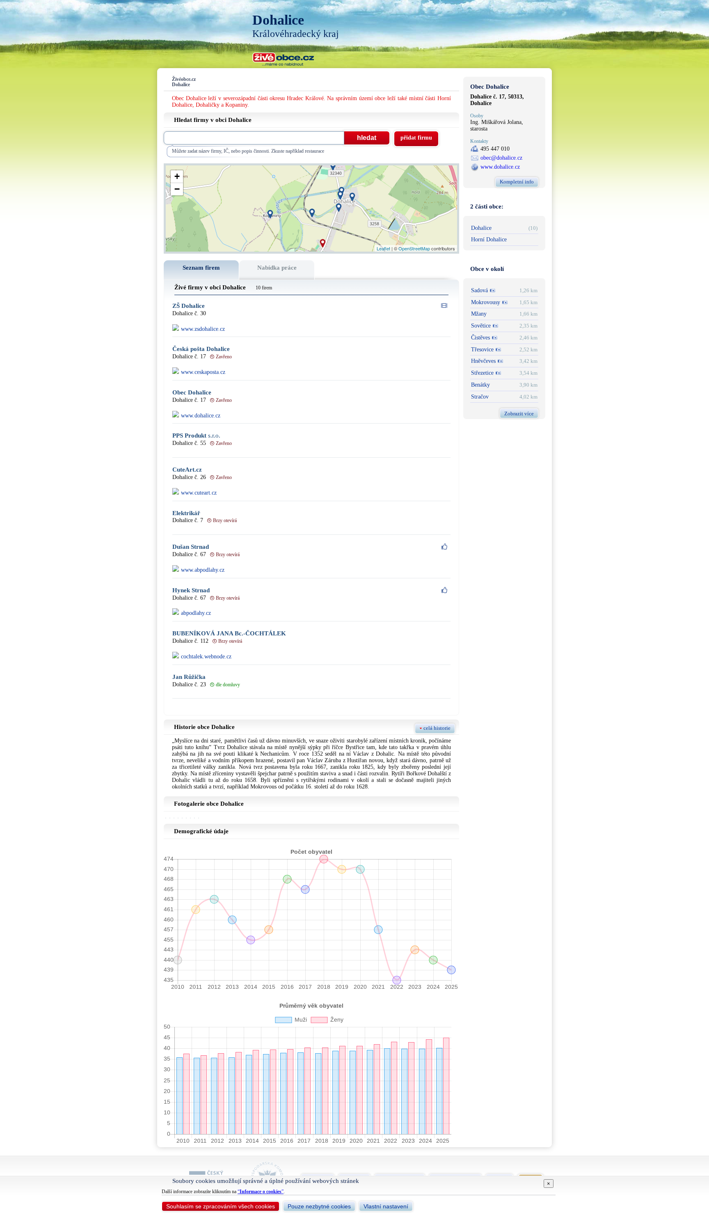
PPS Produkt (196, 436)
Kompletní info (517, 182)
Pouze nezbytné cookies (319, 1206)
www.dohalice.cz (500, 167)
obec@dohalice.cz (501, 158)
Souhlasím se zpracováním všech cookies (220, 1206)
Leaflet (383, 248)
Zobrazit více (519, 413)
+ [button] (177, 176)
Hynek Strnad (191, 590)
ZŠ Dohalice (188, 306)
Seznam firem (201, 267)
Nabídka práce (277, 267)
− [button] (177, 189)
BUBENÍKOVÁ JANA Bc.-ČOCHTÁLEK (229, 633)
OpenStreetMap (414, 248)
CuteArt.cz (187, 470)
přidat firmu (416, 138)
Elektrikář (186, 513)
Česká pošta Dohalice (201, 349)
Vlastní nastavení (386, 1206)
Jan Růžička (189, 677)
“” (261, 1191)
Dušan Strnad (190, 547)
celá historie (437, 728)
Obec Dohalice (191, 393)
